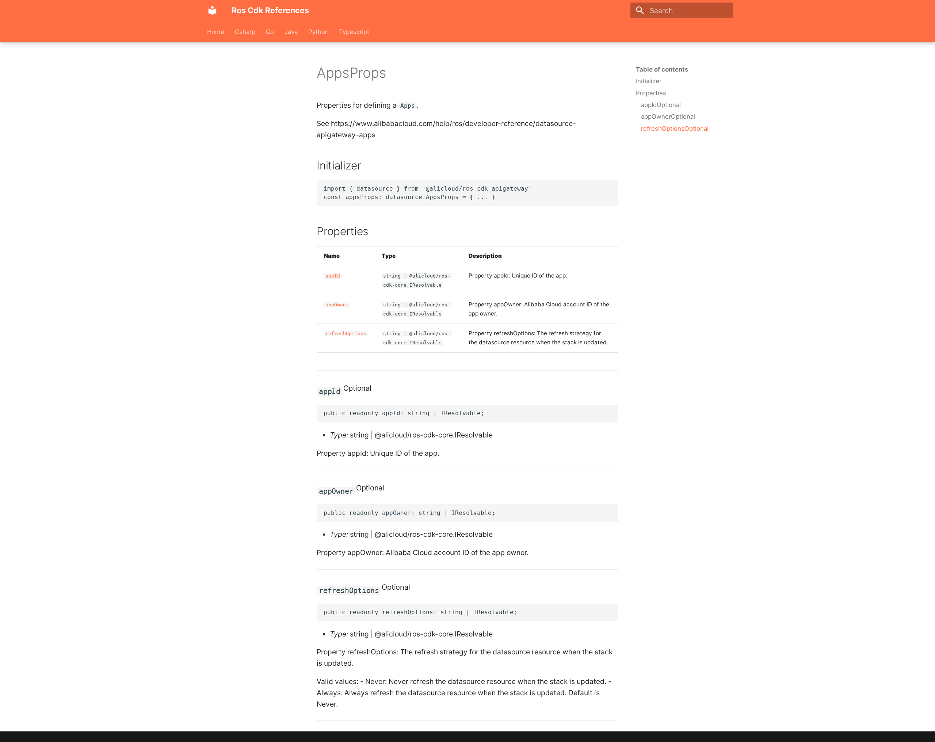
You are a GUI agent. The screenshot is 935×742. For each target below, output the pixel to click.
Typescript (354, 31)
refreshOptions (345, 333)
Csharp (245, 31)
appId (332, 276)
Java (291, 31)
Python (318, 31)
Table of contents (662, 69)
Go (270, 31)
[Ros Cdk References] (212, 10)
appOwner (337, 304)
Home (215, 31)
